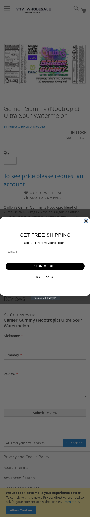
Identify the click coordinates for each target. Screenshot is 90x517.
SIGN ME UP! (45, 266)
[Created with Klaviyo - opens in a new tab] (45, 298)
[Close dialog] (86, 221)
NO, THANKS (45, 277)
